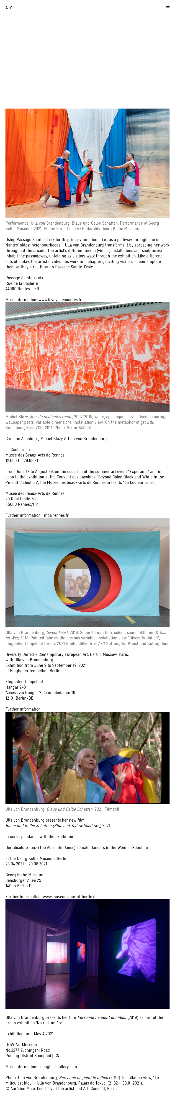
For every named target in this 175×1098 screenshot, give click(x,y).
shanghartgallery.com (58, 1066)
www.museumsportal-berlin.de (70, 896)
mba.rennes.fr (56, 515)
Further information (23, 709)
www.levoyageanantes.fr (60, 299)
